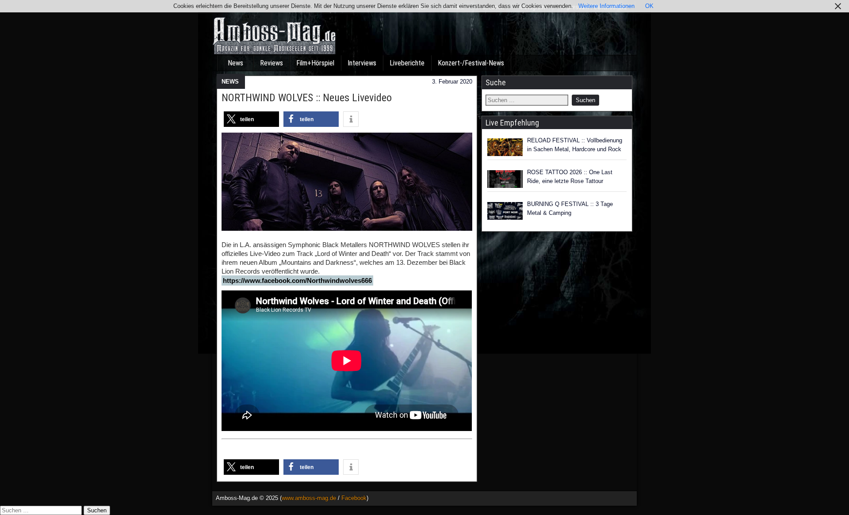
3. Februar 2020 (452, 81)
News (235, 63)
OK (649, 6)
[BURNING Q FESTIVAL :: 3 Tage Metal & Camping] (505, 211)
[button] (251, 119)
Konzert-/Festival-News (471, 63)
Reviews (271, 63)
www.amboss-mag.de (309, 498)
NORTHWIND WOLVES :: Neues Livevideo (307, 98)
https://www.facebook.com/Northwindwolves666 (297, 280)
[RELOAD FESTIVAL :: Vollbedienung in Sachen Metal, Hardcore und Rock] (505, 147)
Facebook (354, 498)
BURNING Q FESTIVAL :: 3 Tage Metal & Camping (570, 208)
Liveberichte (407, 63)
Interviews (362, 63)
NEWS (230, 81)
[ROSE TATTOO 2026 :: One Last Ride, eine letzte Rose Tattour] (505, 179)
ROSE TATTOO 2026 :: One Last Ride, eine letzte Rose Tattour (569, 176)
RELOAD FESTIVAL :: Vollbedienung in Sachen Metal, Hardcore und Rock (574, 145)
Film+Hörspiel (315, 63)
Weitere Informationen (606, 6)
